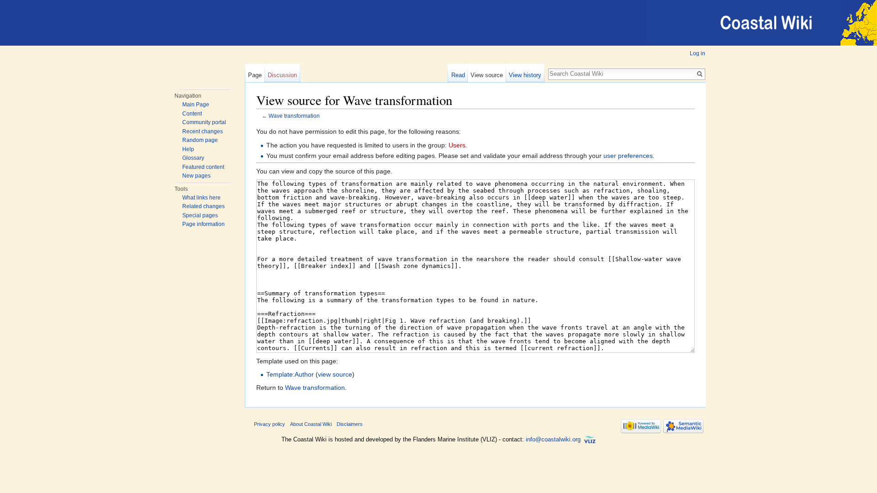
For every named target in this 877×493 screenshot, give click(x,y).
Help (188, 149)
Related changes (203, 206)
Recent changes (202, 131)
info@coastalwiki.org (553, 439)
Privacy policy (269, 424)
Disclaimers (350, 424)
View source (486, 75)
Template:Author (290, 374)
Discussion (282, 75)
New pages (196, 176)
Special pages (200, 215)
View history (525, 75)
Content (192, 113)
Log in (697, 53)
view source (335, 374)
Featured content (203, 167)
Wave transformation (294, 116)
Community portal (204, 122)
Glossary (193, 158)
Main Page (195, 104)
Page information (203, 224)
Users (457, 145)
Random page (200, 140)
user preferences (628, 155)
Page (255, 75)
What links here (201, 197)
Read (458, 75)
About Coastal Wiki (311, 424)
